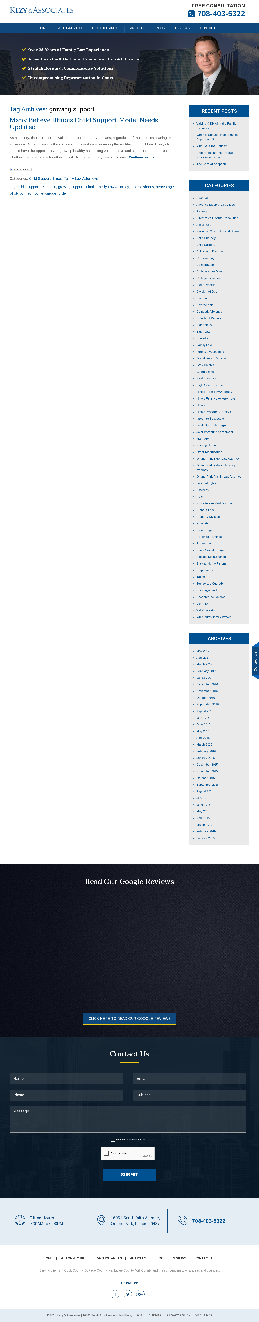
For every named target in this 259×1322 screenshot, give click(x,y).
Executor (202, 338)
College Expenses (208, 278)
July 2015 (202, 798)
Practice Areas (105, 28)
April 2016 (203, 738)
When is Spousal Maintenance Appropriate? (217, 137)
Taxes (200, 577)
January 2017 (205, 677)
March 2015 (204, 824)
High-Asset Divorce (209, 385)
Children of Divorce (209, 251)
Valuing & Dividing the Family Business (216, 126)
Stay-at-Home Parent (211, 563)
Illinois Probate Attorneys (213, 412)
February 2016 (206, 751)
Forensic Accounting (210, 351)
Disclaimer (139, 1139)
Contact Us (210, 28)
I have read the (130, 1139)
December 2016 (207, 684)
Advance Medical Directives (215, 204)
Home (43, 28)
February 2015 (206, 831)
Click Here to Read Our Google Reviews (129, 1018)
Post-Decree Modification (214, 503)
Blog (160, 28)
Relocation (203, 523)
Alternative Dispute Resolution (217, 218)
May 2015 (202, 811)
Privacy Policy (178, 1315)
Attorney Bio (70, 28)
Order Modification (209, 452)
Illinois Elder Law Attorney (214, 392)
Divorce (201, 298)
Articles (137, 28)
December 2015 (207, 764)
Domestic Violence (209, 311)
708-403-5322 (221, 13)
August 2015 (204, 791)
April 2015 (203, 818)
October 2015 (205, 778)
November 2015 (207, 771)
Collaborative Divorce (211, 271)
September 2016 (207, 704)
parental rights (206, 483)
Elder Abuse (204, 325)
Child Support (40, 178)
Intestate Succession (211, 418)
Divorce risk (204, 305)
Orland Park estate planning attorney (215, 468)
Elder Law (203, 331)
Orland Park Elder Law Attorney (218, 458)
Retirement (204, 543)
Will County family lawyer (213, 617)
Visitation (202, 603)
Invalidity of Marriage (211, 425)
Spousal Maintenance (211, 557)
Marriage (202, 438)
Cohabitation (205, 265)
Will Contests (205, 610)
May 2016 (202, 731)
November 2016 (207, 691)
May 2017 (202, 651)
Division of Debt (207, 291)
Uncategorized (206, 590)
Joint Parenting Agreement (214, 432)
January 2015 (205, 838)
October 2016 (205, 697)
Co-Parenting (205, 258)
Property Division (208, 516)
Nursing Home (206, 445)
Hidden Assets (206, 378)
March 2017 (204, 664)
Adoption (202, 198)
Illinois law (203, 405)
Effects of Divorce (209, 318)
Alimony (201, 211)
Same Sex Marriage (210, 550)
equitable (49, 187)
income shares (142, 187)
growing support (71, 187)
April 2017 (203, 657)
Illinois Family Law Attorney (107, 187)
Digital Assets (205, 285)
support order (56, 193)
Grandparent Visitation (211, 358)
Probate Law (205, 510)
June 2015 (203, 804)
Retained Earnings (209, 536)
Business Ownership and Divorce (218, 231)
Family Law (204, 345)
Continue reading (144, 157)
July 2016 (202, 717)
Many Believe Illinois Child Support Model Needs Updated (84, 123)
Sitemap (155, 1315)
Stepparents (204, 570)
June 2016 (203, 724)
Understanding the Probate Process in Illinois (215, 155)
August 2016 (204, 711)
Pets (199, 496)
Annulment (203, 224)
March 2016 (204, 744)
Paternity (202, 490)
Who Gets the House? (211, 146)
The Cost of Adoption (211, 164)
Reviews (182, 28)
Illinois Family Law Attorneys (75, 178)
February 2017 (206, 671)
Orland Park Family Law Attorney (218, 476)
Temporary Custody (210, 583)
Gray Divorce (205, 365)
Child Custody (206, 238)
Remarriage (204, 530)
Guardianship (205, 371)
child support (29, 187)
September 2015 (207, 784)
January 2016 (205, 758)
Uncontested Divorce (211, 597)
